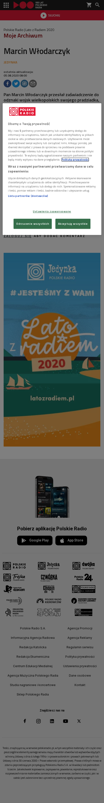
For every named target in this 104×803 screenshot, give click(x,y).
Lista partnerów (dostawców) (28, 196)
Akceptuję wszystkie (73, 224)
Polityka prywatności (75, 160)
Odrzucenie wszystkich (32, 224)
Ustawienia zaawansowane (52, 211)
